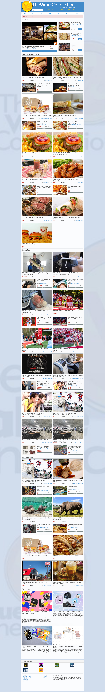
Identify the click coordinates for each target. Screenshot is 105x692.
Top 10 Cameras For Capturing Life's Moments (66, 611)
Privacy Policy (25, 681)
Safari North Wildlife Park (47, 521)
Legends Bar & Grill (74, 527)
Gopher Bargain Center (44, 527)
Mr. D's (72, 86)
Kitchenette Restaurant (79, 118)
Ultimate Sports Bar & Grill (44, 490)
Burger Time (49, 246)
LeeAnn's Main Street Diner (76, 35)
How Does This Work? (47, 9)
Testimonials (25, 682)
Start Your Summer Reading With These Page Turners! (35, 647)
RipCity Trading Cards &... (75, 450)
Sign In (73, 9)
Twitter (44, 677)
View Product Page (39, 51)
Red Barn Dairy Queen (48, 585)
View (80, 28)
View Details (44, 91)
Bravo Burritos (80, 558)
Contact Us (25, 678)
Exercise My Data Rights (27, 683)
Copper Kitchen (43, 124)
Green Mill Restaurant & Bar (76, 124)
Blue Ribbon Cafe (80, 80)
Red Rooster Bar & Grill (47, 182)
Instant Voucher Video (27, 677)
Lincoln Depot (80, 182)
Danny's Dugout (49, 156)
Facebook (45, 676)
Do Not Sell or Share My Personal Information (31, 685)
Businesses (58, 9)
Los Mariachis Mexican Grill (76, 24)
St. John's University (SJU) (78, 314)
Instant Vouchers (64, 9)
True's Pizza (73, 188)
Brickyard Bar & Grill (48, 220)
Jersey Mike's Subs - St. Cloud (46, 118)
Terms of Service (26, 680)
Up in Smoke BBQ (75, 46)
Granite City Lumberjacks (78, 416)
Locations (54, 9)
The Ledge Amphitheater (47, 378)
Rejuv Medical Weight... (44, 283)
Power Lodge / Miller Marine (47, 442)
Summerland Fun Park (75, 489)
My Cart (69, 9)
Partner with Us (25, 679)
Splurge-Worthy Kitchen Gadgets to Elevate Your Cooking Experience (36, 612)
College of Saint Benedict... (78, 483)
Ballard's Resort (49, 276)
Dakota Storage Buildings (44, 448)
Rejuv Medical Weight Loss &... (77, 276)
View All (80, 250)
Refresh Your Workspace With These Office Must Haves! (67, 647)
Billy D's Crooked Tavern (78, 585)
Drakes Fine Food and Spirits (32, 48)
